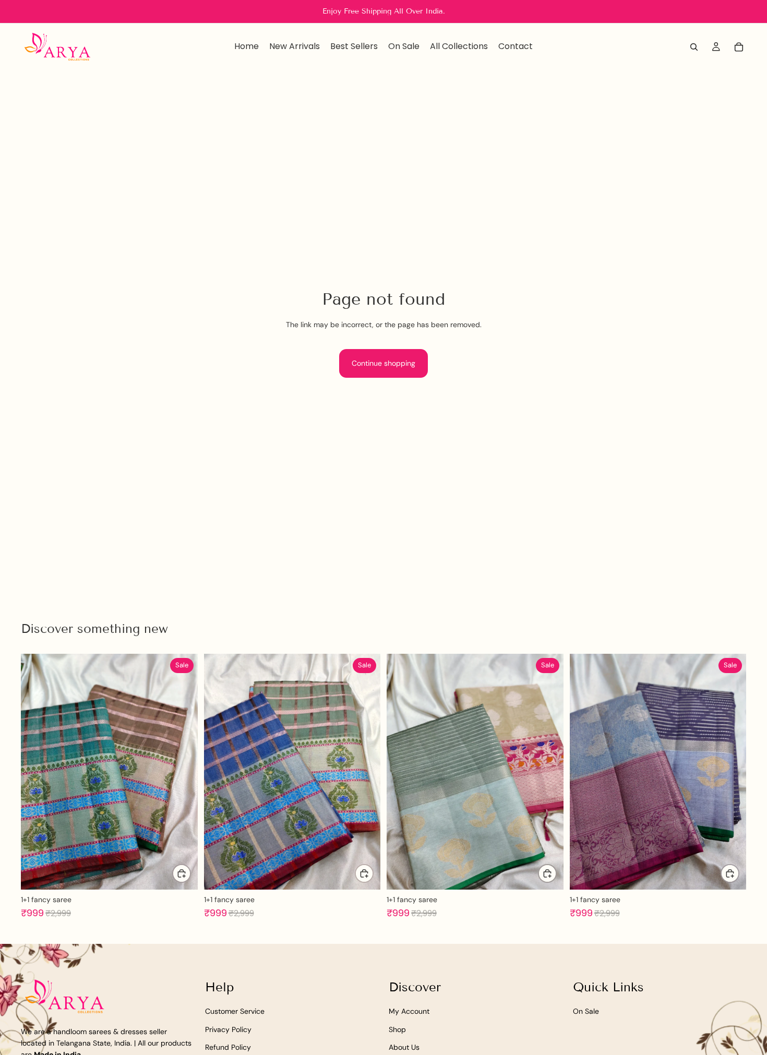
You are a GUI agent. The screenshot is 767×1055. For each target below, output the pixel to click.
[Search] (693, 46)
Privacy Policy (228, 1029)
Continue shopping (383, 363)
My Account (409, 1011)
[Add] (181, 873)
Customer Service (235, 1011)
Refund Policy (228, 1047)
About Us (404, 1047)
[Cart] (738, 46)
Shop (397, 1029)
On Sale (586, 1011)
